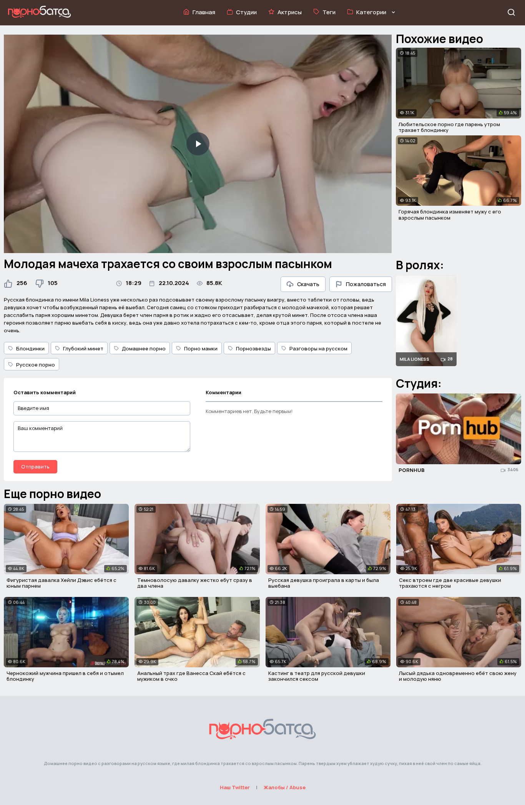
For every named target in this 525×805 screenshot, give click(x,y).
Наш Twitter (235, 787)
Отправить (35, 466)
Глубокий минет (83, 348)
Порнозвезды (253, 348)
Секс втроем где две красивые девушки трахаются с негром (450, 583)
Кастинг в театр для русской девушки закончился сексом (316, 676)
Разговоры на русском (318, 348)
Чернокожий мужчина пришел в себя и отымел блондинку (65, 676)
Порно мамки (201, 348)
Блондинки (30, 348)
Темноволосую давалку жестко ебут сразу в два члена (194, 583)
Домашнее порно (144, 348)
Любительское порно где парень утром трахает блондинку (449, 127)
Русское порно (35, 364)
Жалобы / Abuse (285, 787)
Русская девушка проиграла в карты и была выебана (323, 583)
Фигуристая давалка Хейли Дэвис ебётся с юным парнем (61, 583)
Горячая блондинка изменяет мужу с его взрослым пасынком (450, 214)
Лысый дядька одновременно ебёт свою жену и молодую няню (458, 676)
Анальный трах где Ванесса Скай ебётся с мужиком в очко (191, 676)
